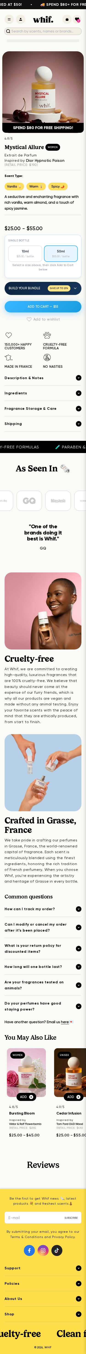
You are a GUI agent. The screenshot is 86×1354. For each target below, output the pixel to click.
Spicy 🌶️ (57, 186)
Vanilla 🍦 (14, 186)
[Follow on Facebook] (29, 1250)
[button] (77, 19)
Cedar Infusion (68, 1113)
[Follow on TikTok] (56, 1250)
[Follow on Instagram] (43, 1250)
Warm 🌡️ (36, 186)
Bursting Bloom (22, 1113)
